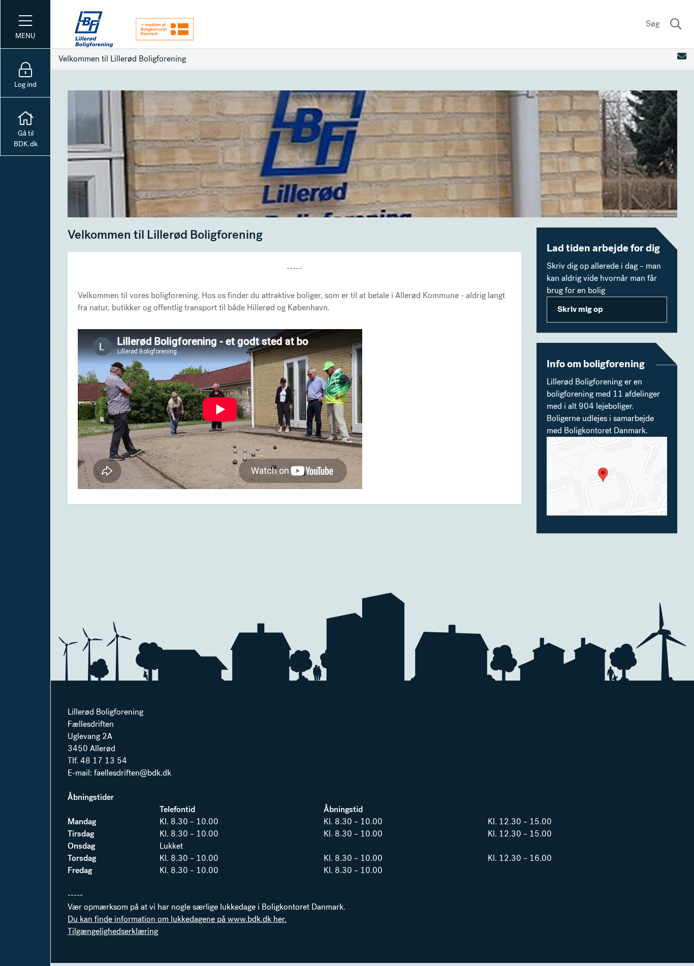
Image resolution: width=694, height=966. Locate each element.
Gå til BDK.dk (26, 138)
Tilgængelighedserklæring (113, 931)
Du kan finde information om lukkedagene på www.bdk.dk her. (177, 919)
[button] (607, 476)
